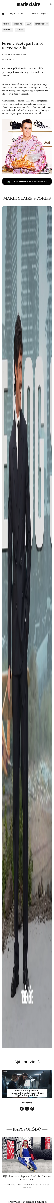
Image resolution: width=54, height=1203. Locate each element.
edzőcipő (18, 24)
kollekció (7, 30)
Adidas (6, 24)
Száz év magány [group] (40, 13)
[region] (27, 627)
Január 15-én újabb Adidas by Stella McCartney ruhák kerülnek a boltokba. (27, 1186)
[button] (27, 627)
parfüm (19, 30)
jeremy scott (41, 24)
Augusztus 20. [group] (16, 13)
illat (28, 24)
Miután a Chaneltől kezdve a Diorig (18, 84)
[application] (27, 1084)
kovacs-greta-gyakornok (14, 55)
